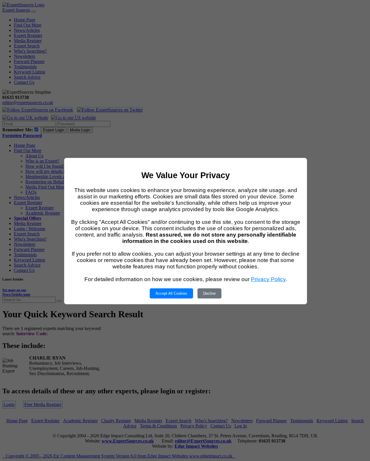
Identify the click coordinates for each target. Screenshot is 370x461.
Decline (209, 293)
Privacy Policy (268, 279)
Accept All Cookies (171, 293)
